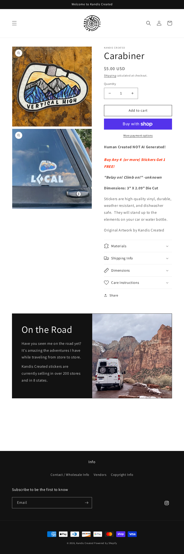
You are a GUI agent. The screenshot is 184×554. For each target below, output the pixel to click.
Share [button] (113, 295)
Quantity (110, 84)
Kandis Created (85, 543)
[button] (14, 23)
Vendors (100, 474)
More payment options (138, 135)
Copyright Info (122, 474)
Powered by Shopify (105, 543)
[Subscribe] (86, 502)
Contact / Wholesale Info (70, 474)
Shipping (110, 75)
